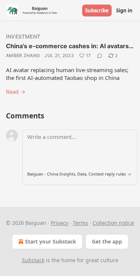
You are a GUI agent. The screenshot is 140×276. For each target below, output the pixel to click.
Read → (15, 91)
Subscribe (97, 10)
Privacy (59, 222)
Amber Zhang (23, 55)
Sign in (124, 10)
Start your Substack (50, 241)
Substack (33, 260)
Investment (23, 36)
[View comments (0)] (100, 55)
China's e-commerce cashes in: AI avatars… (70, 46)
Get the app (107, 241)
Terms (80, 222)
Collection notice (113, 222)
